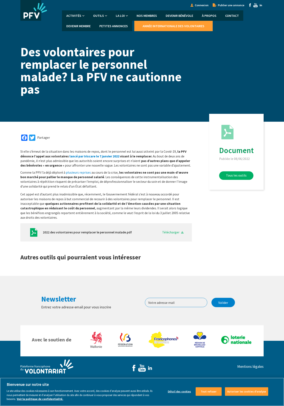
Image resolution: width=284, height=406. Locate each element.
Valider (223, 303)
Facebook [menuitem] (250, 5)
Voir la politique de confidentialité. (40, 399)
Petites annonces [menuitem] (113, 26)
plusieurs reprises (78, 172)
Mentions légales (250, 366)
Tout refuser (209, 391)
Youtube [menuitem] (255, 5)
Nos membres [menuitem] (147, 15)
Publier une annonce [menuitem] (231, 5)
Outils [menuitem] (98, 15)
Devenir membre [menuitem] (78, 26)
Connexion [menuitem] (202, 5)
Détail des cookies (179, 391)
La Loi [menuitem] (120, 15)
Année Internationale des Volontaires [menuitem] (173, 26)
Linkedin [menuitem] (261, 5)
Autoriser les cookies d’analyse (246, 391)
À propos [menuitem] (209, 15)
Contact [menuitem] (232, 15)
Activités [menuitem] (73, 15)
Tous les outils (236, 175)
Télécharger (170, 232)
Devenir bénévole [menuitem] (179, 15)
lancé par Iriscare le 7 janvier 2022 (94, 156)
